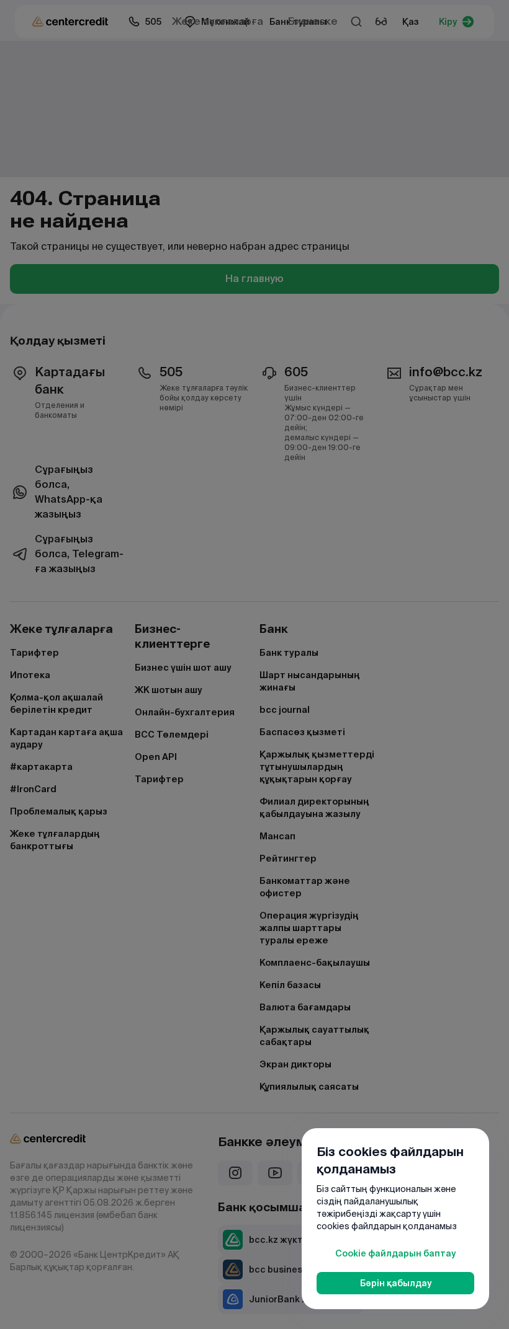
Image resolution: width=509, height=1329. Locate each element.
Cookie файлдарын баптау (395, 1253)
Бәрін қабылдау (395, 1283)
